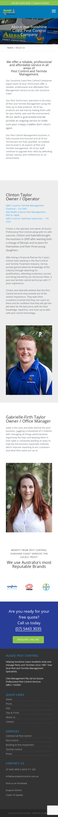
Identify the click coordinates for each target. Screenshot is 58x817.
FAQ (8, 708)
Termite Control (14, 749)
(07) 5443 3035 (28, 628)
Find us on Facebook (16, 783)
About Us (10, 717)
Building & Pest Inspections (20, 744)
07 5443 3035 (12, 769)
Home (10, 47)
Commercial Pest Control (18, 735)
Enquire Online (41, 3)
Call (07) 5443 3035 (21, 3)
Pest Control (12, 740)
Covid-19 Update (14, 795)
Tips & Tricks (12, 712)
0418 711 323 (29, 769)
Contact (10, 721)
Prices (9, 703)
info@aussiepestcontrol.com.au (22, 776)
